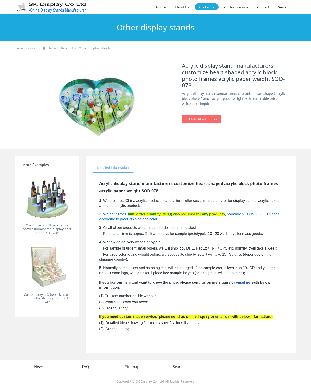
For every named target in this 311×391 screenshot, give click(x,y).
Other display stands (95, 48)
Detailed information (113, 167)
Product (67, 48)
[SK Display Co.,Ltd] (51, 7)
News (39, 366)
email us (243, 282)
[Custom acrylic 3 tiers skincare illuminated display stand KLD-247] (47, 265)
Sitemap (132, 366)
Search (179, 366)
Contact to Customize (201, 118)
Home (161, 7)
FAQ (85, 366)
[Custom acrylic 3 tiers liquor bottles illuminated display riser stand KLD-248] (47, 196)
